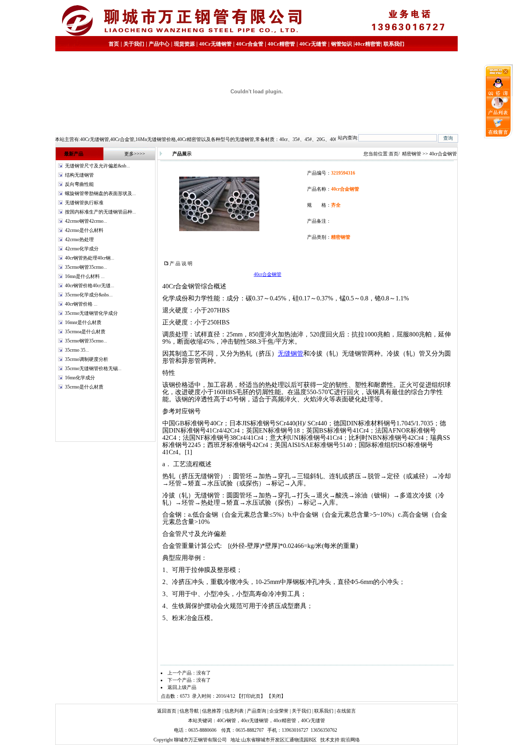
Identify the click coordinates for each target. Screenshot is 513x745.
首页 (114, 44)
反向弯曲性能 (79, 184)
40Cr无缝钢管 (215, 44)
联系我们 (394, 44)
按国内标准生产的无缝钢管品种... (100, 212)
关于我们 (133, 44)
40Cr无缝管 (313, 720)
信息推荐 (211, 711)
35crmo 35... (77, 350)
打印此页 (251, 696)
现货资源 (184, 44)
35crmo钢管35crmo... (86, 267)
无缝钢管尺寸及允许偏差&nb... (97, 166)
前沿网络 (350, 740)
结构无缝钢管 (79, 175)
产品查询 (256, 711)
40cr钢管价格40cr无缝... (89, 285)
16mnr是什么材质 (83, 322)
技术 (325, 740)
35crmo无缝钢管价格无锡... (93, 368)
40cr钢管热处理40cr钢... (89, 258)
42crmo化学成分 (82, 249)
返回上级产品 (182, 687)
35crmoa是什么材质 (85, 331)
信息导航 (189, 711)
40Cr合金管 (249, 44)
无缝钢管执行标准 (84, 202)
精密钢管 (411, 154)
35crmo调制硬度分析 (86, 359)
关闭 (276, 696)
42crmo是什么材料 (84, 230)
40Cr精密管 (281, 44)
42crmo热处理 (79, 239)
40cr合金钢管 (267, 274)
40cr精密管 (368, 44)
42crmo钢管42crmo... (86, 221)
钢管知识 (341, 44)
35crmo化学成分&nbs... (89, 295)
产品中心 (159, 44)
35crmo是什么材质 (84, 387)
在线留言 (346, 711)
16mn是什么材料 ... (85, 276)
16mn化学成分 (80, 378)
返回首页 (166, 711)
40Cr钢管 (226, 720)
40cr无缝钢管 (255, 720)
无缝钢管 (290, 353)
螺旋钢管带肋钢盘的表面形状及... (100, 193)
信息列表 (234, 711)
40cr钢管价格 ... (81, 304)
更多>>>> (134, 154)
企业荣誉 (279, 711)
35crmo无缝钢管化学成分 (91, 313)
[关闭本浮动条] (498, 74)
